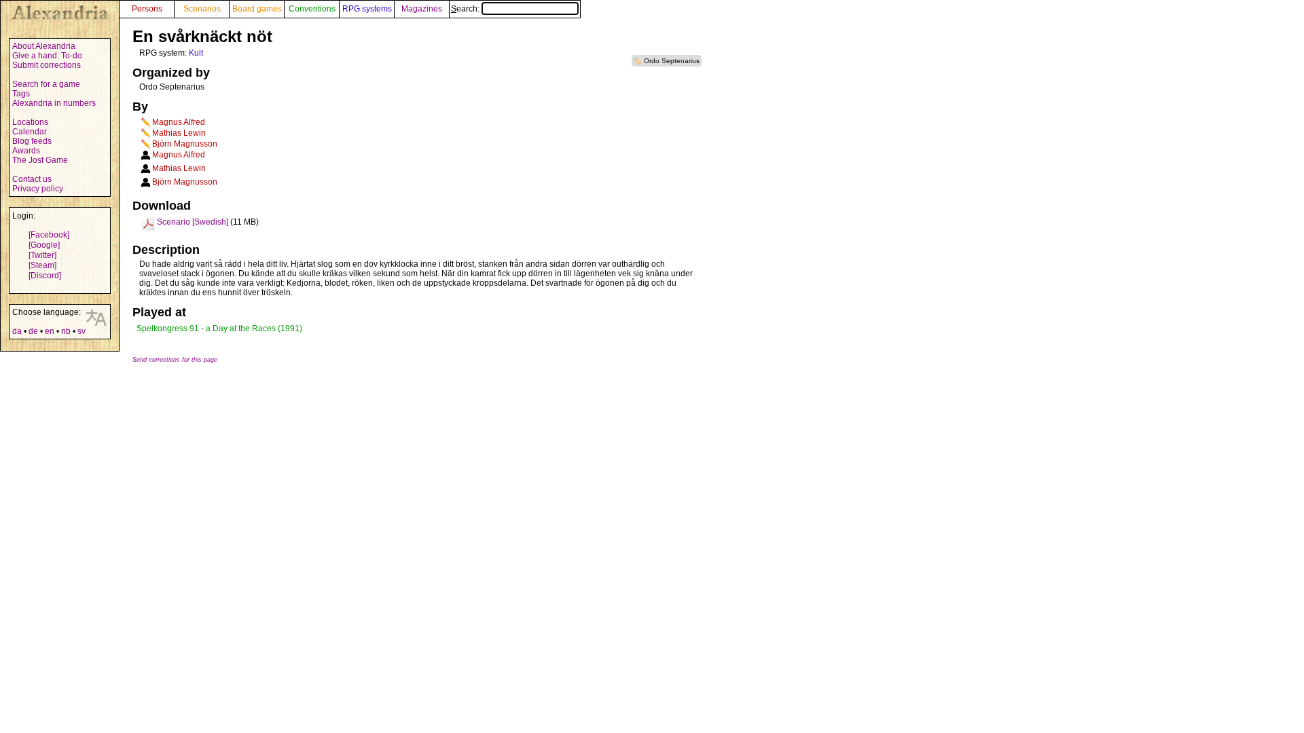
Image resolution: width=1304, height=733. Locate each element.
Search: (466, 9)
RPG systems (367, 9)
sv (81, 331)
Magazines (421, 9)
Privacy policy (37, 188)
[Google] (44, 245)
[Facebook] (49, 235)
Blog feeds (32, 141)
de (33, 331)
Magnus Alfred (178, 122)
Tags (21, 93)
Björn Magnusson (184, 144)
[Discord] (45, 275)
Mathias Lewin (179, 133)
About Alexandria (43, 46)
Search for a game (46, 84)
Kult (196, 53)
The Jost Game (40, 160)
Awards (26, 150)
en (49, 331)
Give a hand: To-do (47, 55)
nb (66, 331)
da (17, 331)
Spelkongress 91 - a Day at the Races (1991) (219, 328)
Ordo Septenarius (672, 60)
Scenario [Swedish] (192, 222)
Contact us (32, 179)
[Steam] (42, 265)
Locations (30, 122)
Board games (257, 9)
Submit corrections (46, 65)
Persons (147, 9)
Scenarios (202, 9)
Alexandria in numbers (54, 103)
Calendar (29, 131)
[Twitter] (42, 255)
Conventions (312, 9)
